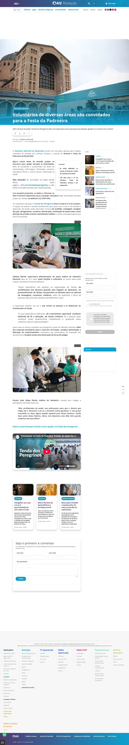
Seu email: (89, 292)
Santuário (8, 650)
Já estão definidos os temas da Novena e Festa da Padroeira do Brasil (69, 171)
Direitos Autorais (99, 736)
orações (24, 679)
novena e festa (9, 699)
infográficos (26, 670)
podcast (61, 662)
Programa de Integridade (82, 736)
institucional (73, 9)
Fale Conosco (112, 736)
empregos (80, 653)
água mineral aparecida (8, 657)
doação (6, 677)
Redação (26, 650)
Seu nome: (89, 283)
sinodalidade (60, 9)
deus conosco (117, 659)
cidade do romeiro (10, 661)
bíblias (115, 656)
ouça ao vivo (62, 659)
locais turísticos (9, 690)
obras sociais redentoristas (99, 674)
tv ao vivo (43, 659)
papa (34, 9)
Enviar (20, 579)
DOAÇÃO (99, 10)
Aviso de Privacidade (46, 736)
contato (92, 10)
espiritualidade (27, 664)
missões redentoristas (99, 667)
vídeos (6, 717)
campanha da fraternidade (26, 657)
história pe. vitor (100, 653)
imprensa (7, 687)
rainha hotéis (8, 708)
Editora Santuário (118, 651)
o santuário (7, 702)
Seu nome (20, 553)
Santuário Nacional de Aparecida (29, 151)
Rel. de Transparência (63, 736)
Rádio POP (82, 650)
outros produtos (118, 665)
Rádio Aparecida (63, 651)
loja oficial (7, 693)
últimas (27, 9)
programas (62, 668)
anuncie (85, 10)
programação (44, 656)
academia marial (9, 653)
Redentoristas (102, 650)
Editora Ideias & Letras (10, 725)
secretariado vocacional (99, 679)
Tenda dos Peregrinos (44, 204)
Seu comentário (22, 562)
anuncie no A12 (28, 687)
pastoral (6, 705)
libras (24, 673)
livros (115, 662)
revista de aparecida (7, 712)
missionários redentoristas (99, 662)
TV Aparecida (46, 650)
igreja (24, 667)
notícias (6, 696)
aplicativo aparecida (28, 653)
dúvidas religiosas (45, 9)
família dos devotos (10, 680)
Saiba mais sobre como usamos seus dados (100, 301)
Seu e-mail (52, 553)
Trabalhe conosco (31, 736)
